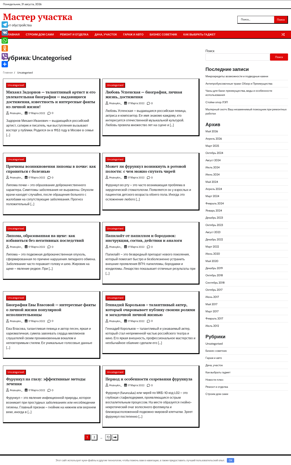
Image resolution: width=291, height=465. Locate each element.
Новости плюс (214, 379)
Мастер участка (37, 17)
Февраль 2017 (214, 318)
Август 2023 (213, 232)
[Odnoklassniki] (5, 48)
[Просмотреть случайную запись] (283, 34)
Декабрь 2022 (214, 239)
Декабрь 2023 (214, 217)
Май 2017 (211, 304)
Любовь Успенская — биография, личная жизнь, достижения (144, 94)
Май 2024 (211, 182)
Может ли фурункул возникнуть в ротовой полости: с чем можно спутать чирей (146, 169)
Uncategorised (16, 85)
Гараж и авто (133, 34)
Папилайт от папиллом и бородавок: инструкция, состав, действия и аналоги (144, 238)
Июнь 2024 (212, 174)
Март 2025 (212, 146)
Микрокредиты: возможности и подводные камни (236, 76)
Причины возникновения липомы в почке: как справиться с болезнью (51, 169)
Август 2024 (213, 160)
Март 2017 (212, 311)
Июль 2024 (212, 167)
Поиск (209, 51)
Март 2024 (212, 196)
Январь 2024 (213, 210)
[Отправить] (5, 64)
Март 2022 (212, 246)
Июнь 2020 (212, 253)
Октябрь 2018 (214, 275)
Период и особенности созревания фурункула (149, 378)
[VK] (5, 32)
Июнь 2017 (212, 297)
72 (108, 437)
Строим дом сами (40, 34)
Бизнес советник (163, 34)
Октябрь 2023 (214, 225)
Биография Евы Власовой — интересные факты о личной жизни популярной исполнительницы (51, 309)
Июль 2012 (212, 326)
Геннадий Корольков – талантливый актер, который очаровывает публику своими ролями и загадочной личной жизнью (150, 309)
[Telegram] (5, 25)
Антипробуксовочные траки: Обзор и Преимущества (238, 83)
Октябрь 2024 (214, 153)
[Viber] (5, 56)
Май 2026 (211, 131)
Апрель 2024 (213, 189)
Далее (115, 437)
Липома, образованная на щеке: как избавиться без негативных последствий (45, 238)
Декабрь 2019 (214, 268)
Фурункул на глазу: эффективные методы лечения (46, 381)
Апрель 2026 (213, 138)
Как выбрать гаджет (199, 34)
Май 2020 (211, 261)
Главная (13, 34)
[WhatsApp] (5, 40)
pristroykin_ (16, 113)
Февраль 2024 (214, 203)
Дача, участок (106, 34)
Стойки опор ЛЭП (216, 102)
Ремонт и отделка (74, 34)
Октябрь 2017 (214, 290)
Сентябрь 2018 (215, 282)
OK (230, 460)
